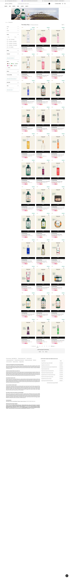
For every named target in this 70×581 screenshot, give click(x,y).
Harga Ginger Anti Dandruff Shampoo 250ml (47, 372)
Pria (10, 6)
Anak (18, 6)
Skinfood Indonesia (22, 406)
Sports (14, 6)
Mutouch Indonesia (18, 405)
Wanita (6, 6)
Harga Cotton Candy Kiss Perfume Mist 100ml (47, 370)
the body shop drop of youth (21, 358)
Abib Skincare (30, 407)
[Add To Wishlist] (34, 47)
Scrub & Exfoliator (14, 401)
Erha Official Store (24, 405)
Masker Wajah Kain (14, 358)
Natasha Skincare (23, 408)
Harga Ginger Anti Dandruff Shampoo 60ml (47, 380)
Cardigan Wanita (21, 361)
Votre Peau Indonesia (18, 408)
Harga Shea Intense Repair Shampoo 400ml (47, 376)
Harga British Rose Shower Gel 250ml (46, 378)
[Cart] (64, 3)
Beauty (27, 6)
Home (6, 22)
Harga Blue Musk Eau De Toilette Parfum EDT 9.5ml (48, 374)
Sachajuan (38, 407)
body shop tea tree (29, 358)
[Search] (49, 3)
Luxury (22, 6)
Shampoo (19, 401)
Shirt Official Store (28, 406)
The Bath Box (28, 408)
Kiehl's (7, 408)
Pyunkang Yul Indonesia (36, 405)
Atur (62, 24)
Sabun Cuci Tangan (23, 401)
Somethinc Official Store (12, 405)
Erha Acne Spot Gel (9, 361)
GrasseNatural (32, 408)
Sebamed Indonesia (30, 405)
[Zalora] (9, 3)
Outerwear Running (15, 361)
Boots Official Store (34, 406)
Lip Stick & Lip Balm (29, 401)
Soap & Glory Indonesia (16, 406)
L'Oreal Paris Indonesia (12, 408)
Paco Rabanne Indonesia (12, 407)
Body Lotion (33, 401)
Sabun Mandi (8, 401)
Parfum (11, 401)
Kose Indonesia (34, 407)
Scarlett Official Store (9, 406)
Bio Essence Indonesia (19, 407)
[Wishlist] (62, 3)
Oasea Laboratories (25, 407)
